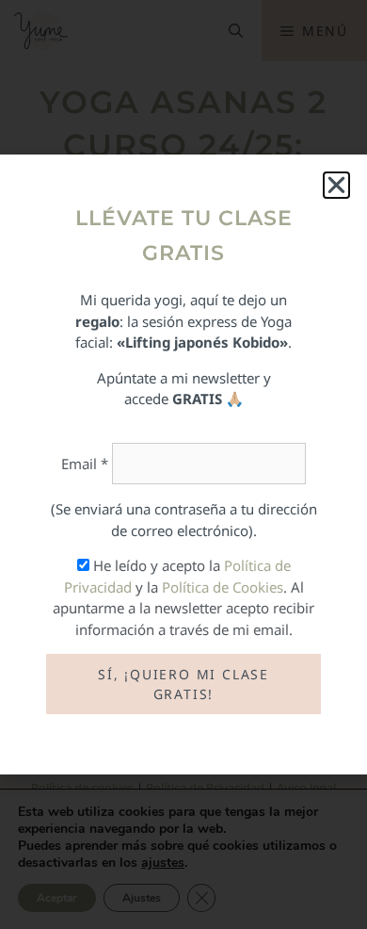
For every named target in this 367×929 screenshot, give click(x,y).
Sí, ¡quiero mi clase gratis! (183, 684)
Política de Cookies (222, 587)
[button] (336, 185)
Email (84, 463)
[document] (183, 464)
